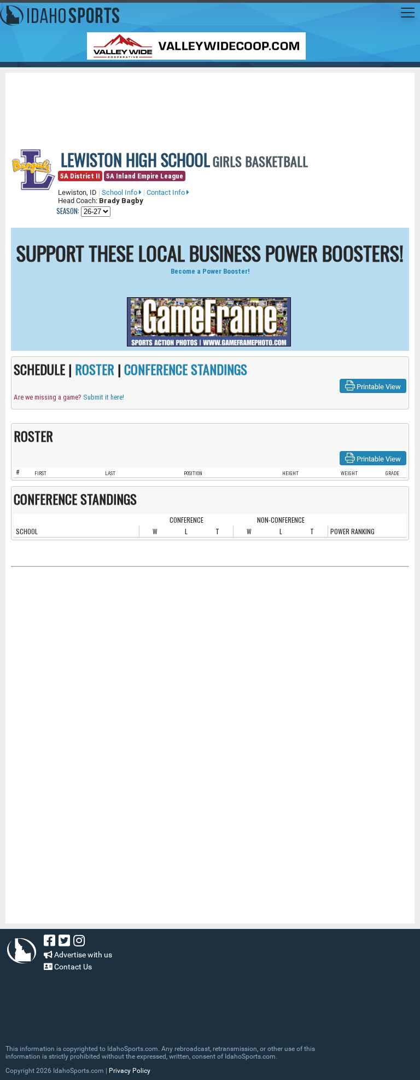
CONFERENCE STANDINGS (185, 369)
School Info (120, 192)
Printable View (378, 387)
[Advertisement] (210, 103)
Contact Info (166, 192)
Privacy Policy (129, 1071)
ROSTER (94, 369)
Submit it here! (103, 397)
